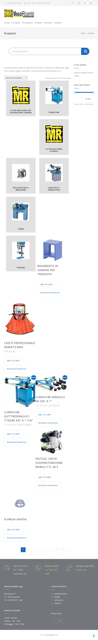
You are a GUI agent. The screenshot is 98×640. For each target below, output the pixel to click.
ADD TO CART (46, 284)
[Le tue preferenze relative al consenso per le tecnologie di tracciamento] (94, 636)
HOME (83, 33)
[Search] (85, 3)
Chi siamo (15, 22)
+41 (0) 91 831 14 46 (14, 3)
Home (7, 22)
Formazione (27, 22)
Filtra (88, 99)
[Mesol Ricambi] (19, 13)
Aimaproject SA (52, 635)
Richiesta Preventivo (50, 292)
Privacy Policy (56, 613)
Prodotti (38, 22)
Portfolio (48, 22)
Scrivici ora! (81, 569)
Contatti (57, 22)
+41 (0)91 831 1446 (14, 600)
